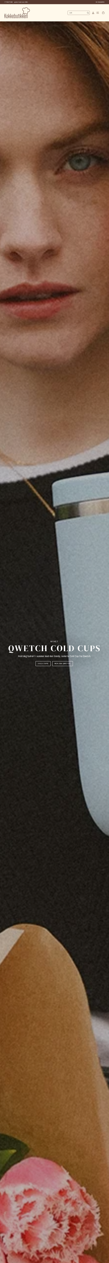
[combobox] (79, 13)
